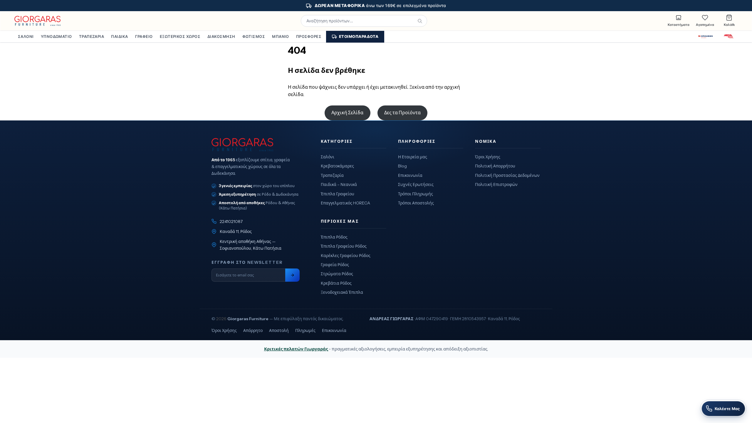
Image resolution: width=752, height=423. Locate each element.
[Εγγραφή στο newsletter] (292, 275)
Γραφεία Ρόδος (335, 264)
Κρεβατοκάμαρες (337, 166)
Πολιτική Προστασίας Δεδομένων (507, 175)
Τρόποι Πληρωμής (415, 194)
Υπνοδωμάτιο (56, 36)
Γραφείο (144, 36)
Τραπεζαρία (91, 36)
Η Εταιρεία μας (412, 157)
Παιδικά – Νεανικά (339, 184)
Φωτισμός (253, 36)
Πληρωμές (305, 330)
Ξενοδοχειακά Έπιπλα (342, 292)
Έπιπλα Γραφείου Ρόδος (344, 246)
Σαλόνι (26, 36)
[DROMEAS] (705, 36)
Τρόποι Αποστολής (416, 203)
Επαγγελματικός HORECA (345, 203)
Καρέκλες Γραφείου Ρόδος (345, 255)
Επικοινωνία (410, 175)
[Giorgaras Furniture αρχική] (256, 145)
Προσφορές (308, 36)
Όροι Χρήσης (487, 157)
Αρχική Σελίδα (347, 112)
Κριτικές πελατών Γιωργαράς (296, 349)
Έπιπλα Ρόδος (334, 237)
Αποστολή (279, 330)
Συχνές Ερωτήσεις (416, 184)
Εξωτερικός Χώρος (180, 36)
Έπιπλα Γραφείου (337, 194)
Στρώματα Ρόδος (337, 273)
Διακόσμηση (221, 36)
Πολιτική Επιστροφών (496, 184)
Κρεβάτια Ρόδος (336, 283)
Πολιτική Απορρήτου (495, 166)
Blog (402, 166)
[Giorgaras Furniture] (37, 21)
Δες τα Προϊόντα (402, 112)
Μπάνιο (280, 36)
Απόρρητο (253, 330)
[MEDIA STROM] (729, 36)
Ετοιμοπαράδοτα (358, 36)
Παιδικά (119, 36)
